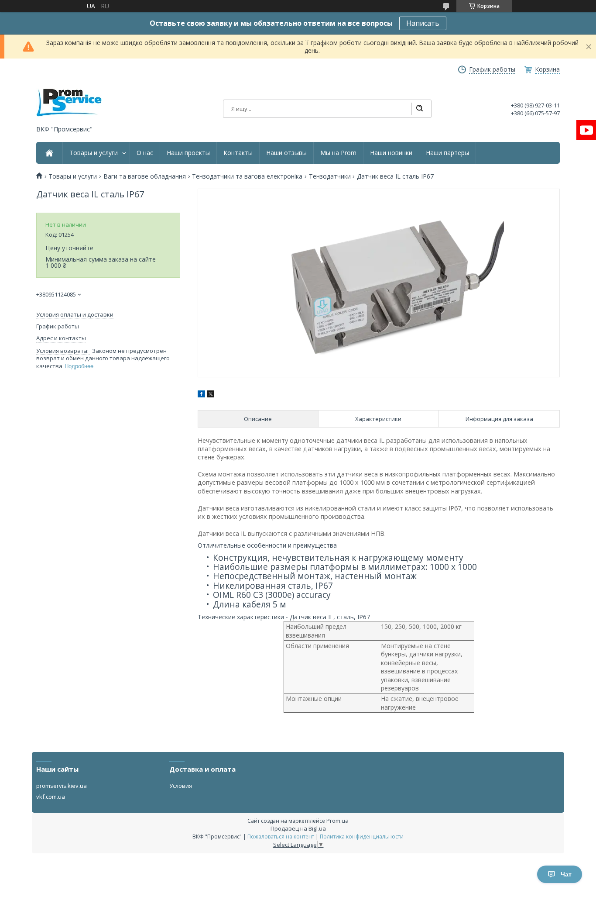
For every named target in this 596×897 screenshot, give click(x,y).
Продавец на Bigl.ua (298, 828)
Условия (180, 786)
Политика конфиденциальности (362, 836)
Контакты (238, 153)
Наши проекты (188, 153)
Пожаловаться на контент (280, 836)
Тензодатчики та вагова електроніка (247, 176)
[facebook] (201, 395)
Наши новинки (391, 153)
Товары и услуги (93, 153)
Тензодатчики (330, 176)
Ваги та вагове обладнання (144, 176)
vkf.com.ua (50, 796)
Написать (422, 23)
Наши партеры (447, 153)
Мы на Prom (338, 153)
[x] (210, 395)
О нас (145, 153)
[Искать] (419, 109)
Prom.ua (337, 821)
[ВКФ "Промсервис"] (69, 103)
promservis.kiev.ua (61, 786)
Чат (566, 874)
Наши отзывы (286, 153)
